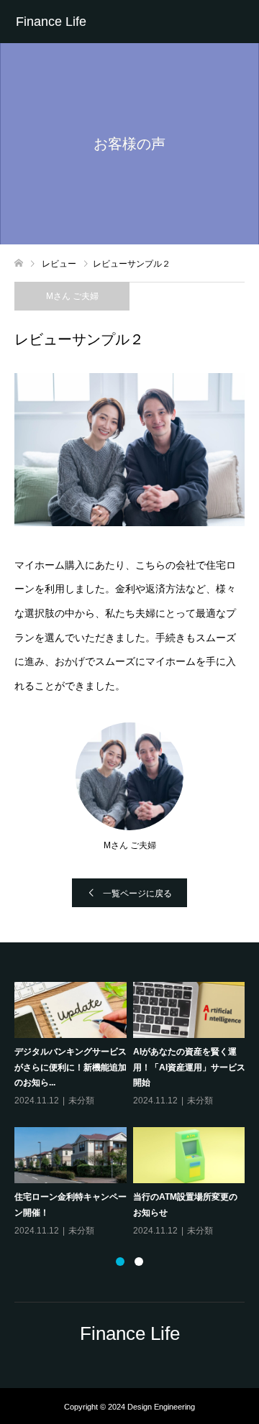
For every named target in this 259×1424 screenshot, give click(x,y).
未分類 (81, 1100)
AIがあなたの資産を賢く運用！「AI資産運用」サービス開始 (189, 1067)
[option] (132, 1110)
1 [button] (120, 1261)
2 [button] (139, 1261)
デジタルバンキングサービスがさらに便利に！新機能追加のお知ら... (70, 1067)
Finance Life (51, 21)
